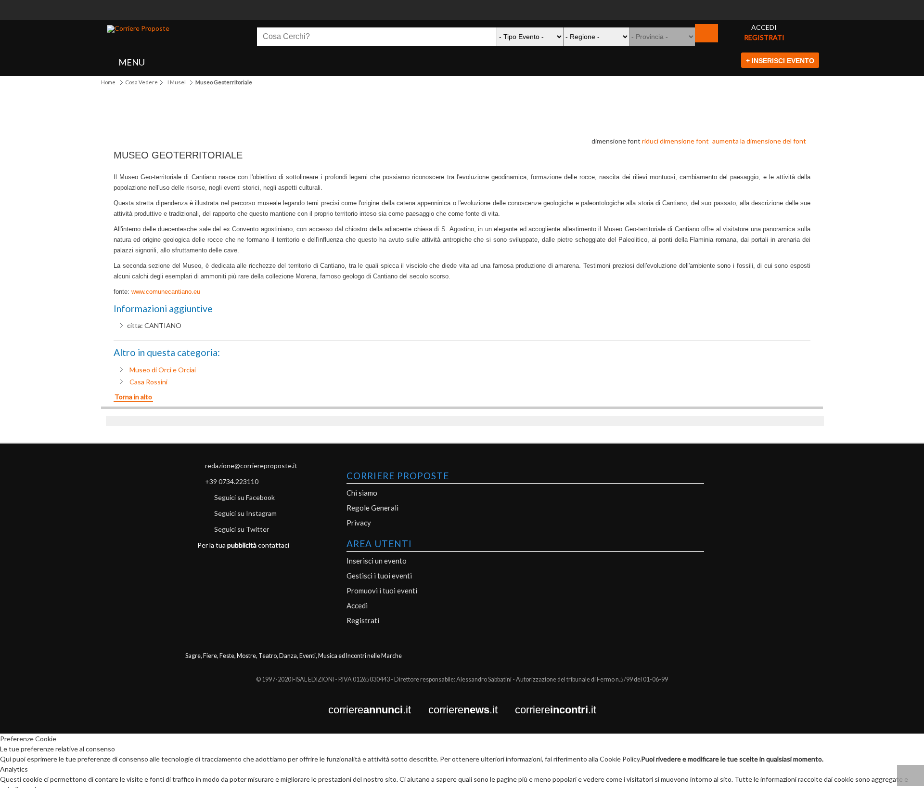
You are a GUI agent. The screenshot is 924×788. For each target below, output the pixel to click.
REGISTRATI (764, 37)
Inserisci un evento (376, 560)
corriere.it (378, 710)
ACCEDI (764, 27)
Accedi (357, 605)
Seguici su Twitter (241, 529)
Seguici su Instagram (245, 513)
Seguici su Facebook (244, 497)
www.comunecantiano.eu (165, 291)
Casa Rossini (148, 382)
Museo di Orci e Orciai (162, 370)
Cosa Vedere (141, 82)
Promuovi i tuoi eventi (381, 590)
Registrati (362, 620)
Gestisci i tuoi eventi (379, 575)
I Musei (176, 82)
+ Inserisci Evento (780, 61)
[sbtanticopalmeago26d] (462, 15)
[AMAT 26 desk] (462, 5)
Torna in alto (133, 397)
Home (108, 82)
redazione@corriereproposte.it (251, 465)
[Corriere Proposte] (138, 29)
